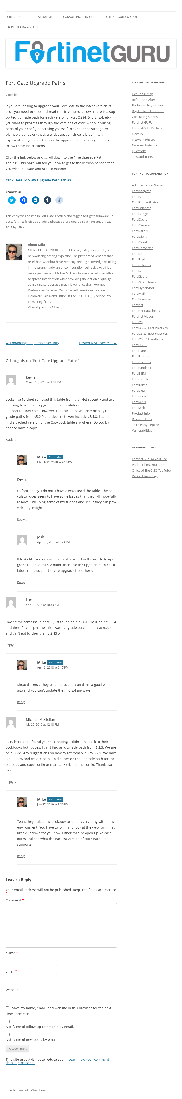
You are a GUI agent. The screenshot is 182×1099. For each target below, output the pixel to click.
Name (12, 953)
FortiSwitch (140, 379)
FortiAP (137, 196)
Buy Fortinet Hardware (148, 111)
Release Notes (142, 419)
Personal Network (144, 145)
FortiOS (60, 216)
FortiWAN (139, 402)
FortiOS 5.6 (139, 345)
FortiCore (138, 253)
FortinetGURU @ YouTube (124, 17)
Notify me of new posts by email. (32, 1039)
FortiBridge (140, 214)
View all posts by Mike (45, 307)
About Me (45, 17)
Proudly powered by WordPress (26, 1090)
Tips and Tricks (142, 156)
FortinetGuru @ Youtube (149, 459)
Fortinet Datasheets (146, 310)
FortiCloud (139, 242)
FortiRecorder (141, 362)
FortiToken (139, 385)
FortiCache (139, 219)
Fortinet (137, 305)
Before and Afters (144, 99)
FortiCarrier (140, 231)
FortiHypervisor (143, 288)
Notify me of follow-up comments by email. (40, 1026)
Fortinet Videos (143, 316)
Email (11, 971)
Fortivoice (139, 396)
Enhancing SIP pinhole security (32, 343)
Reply (10, 439)
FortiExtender (141, 265)
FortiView (138, 390)
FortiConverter (142, 248)
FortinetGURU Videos (147, 128)
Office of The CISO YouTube (151, 470)
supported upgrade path (72, 221)
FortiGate (47, 216)
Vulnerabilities (142, 430)
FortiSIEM (139, 373)
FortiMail (138, 293)
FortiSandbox (141, 368)
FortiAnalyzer (141, 191)
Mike (20, 227)
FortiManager (141, 299)
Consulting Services (78, 17)
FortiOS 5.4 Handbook (147, 339)
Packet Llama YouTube (23, 27)
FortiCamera (141, 225)
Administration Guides (148, 185)
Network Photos (143, 139)
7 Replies (12, 94)
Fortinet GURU (16, 17)
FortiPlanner (141, 350)
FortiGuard (139, 276)
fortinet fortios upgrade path (34, 221)
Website (12, 990)
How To (137, 134)
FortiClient (139, 236)
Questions (139, 151)
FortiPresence (141, 356)
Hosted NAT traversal (98, 343)
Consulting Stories (145, 117)
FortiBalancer (141, 208)
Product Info (141, 413)
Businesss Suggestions (148, 105)
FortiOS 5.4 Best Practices (150, 333)
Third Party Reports (145, 425)
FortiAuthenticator (145, 202)
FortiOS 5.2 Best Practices (150, 328)
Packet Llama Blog (145, 476)
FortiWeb (138, 407)
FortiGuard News (144, 282)
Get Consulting (142, 94)
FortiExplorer (141, 259)
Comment (15, 900)
